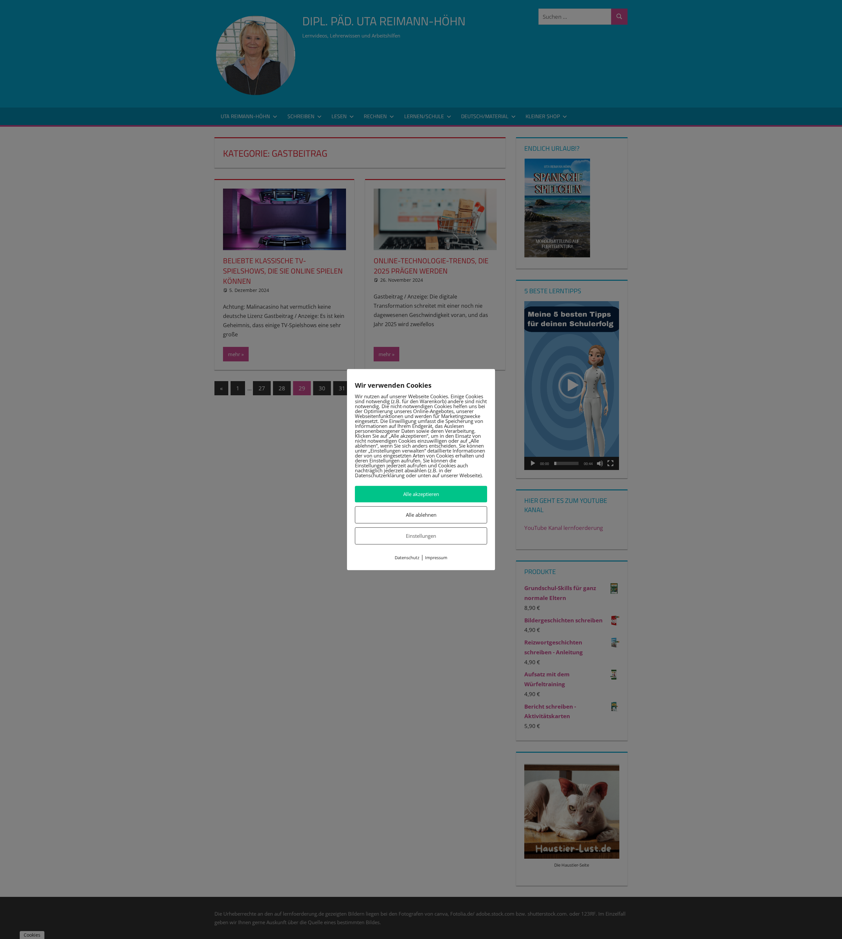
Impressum (436, 558)
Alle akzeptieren (421, 494)
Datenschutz (407, 558)
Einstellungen (421, 536)
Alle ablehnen (421, 514)
